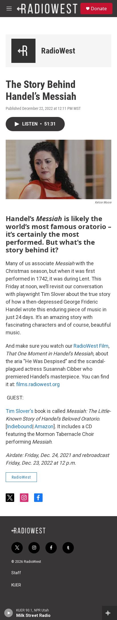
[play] (8, 613)
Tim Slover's (20, 411)
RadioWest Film (91, 346)
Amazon (44, 426)
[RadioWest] (23, 51)
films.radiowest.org (38, 384)
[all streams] (109, 613)
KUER (16, 585)
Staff (16, 573)
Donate (99, 8)
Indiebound (19, 426)
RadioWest (58, 50)
